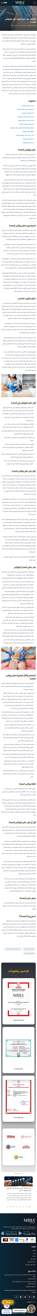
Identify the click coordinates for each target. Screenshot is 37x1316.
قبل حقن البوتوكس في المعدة (25, 117)
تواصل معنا (33, 1259)
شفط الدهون (27, 686)
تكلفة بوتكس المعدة (28, 131)
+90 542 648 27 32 (32, 1279)
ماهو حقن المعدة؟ (28, 139)
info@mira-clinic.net (31, 1287)
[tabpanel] (18, 1189)
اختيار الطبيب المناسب (27, 113)
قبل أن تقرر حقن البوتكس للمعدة (24, 135)
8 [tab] (8, 1207)
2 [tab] (26, 1207)
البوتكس (30, 166)
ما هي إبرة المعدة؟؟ (28, 143)
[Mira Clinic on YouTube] (20, 1297)
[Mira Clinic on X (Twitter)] (25, 1297)
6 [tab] (14, 1207)
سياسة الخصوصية (32, 1262)
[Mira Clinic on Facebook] (34, 1297)
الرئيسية (34, 1250)
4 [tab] (20, 1207)
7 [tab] (11, 1207)
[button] (31, 1309)
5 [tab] (17, 1207)
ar (1, 3)
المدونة (34, 1256)
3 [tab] (23, 1207)
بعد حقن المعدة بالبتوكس (26, 124)
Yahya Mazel (32, 25)
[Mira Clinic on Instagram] (29, 1297)
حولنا (34, 1253)
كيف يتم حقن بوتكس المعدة (25, 120)
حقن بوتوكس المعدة (27, 106)
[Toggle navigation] (34, 2)
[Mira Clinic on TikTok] (16, 1297)
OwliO (34, 1302)
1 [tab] (29, 1207)
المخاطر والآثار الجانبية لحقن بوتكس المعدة (21, 128)
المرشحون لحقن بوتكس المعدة (25, 109)
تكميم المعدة (17, 69)
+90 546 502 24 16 (31, 1284)
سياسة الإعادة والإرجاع (30, 1264)
